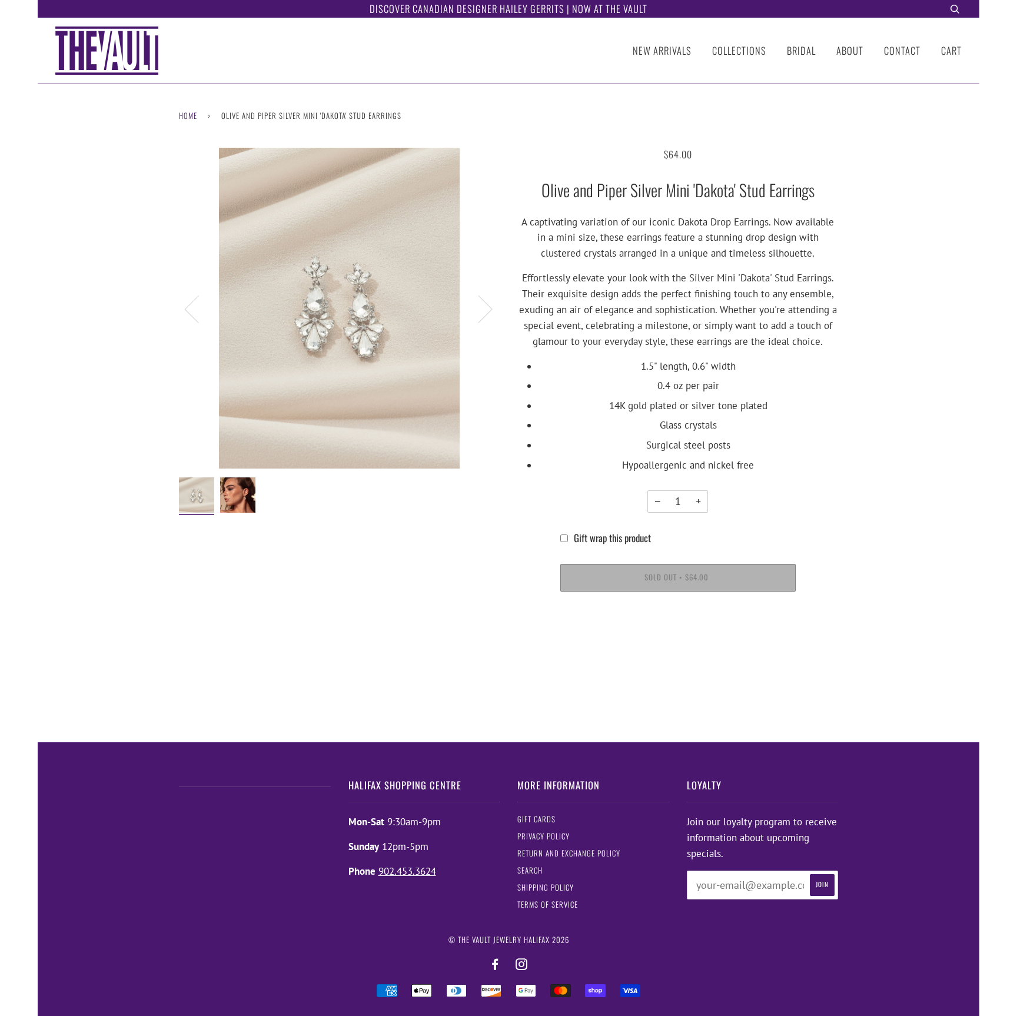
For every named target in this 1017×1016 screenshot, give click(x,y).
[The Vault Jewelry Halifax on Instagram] (522, 964)
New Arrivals (662, 50)
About (849, 50)
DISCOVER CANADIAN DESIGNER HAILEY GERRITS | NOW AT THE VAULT (508, 8)
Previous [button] (199, 308)
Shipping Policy (545, 887)
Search (530, 870)
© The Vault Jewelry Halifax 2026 (508, 939)
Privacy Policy (543, 836)
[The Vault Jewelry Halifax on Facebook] (495, 964)
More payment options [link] (677, 645)
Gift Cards (536, 819)
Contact (902, 50)
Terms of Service (547, 904)
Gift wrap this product (612, 537)
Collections (739, 50)
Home (188, 115)
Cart (951, 50)
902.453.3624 (407, 871)
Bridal (801, 50)
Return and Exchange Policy (568, 853)
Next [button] (478, 308)
